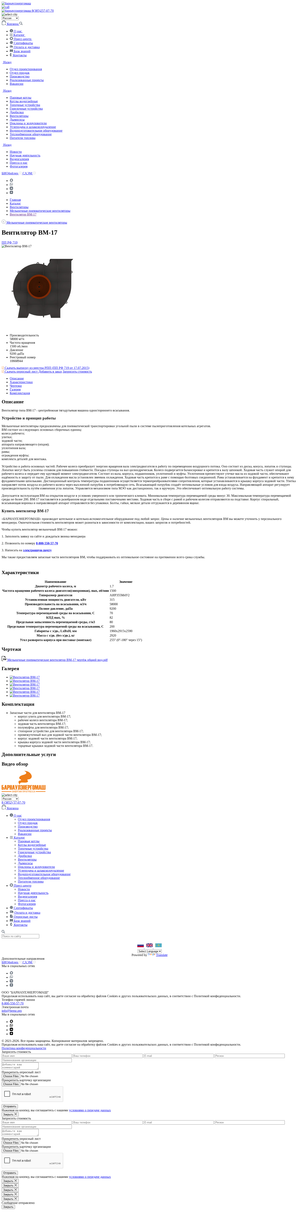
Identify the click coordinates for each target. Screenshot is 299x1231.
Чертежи (16, 385)
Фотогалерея (18, 166)
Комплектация (20, 393)
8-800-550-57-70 (47, 543)
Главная (15, 199)
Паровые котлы (20, 97)
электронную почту (37, 550)
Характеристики (21, 382)
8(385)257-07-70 (43, 10)
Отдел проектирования (26, 69)
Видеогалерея (19, 159)
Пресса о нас (18, 162)
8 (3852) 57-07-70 (13, 802)
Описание (17, 378)
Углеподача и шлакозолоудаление (33, 127)
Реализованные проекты (27, 80)
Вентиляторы (19, 116)
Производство (19, 76)
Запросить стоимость (77, 371)
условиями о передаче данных (90, 1110)
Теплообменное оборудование (31, 134)
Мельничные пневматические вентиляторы (40, 210)
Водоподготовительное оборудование (36, 130)
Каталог (15, 203)
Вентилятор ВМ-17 (23, 214)
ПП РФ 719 (9, 242)
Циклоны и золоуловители (28, 123)
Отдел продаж (19, 72)
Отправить (9, 1106)
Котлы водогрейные (24, 101)
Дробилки (17, 112)
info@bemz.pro (12, 1010)
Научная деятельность (25, 155)
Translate (162, 955)
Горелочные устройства (26, 108)
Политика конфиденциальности (24, 1048)
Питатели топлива (22, 138)
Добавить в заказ (50, 371)
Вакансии (16, 83)
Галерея (15, 389)
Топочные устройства (25, 105)
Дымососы (17, 119)
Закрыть (8, 1206)
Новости (16, 151)
